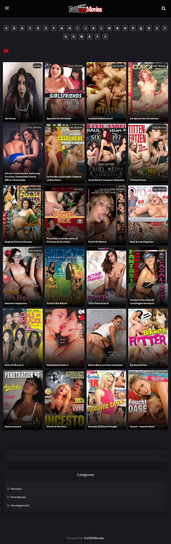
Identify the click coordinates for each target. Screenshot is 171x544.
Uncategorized (20, 505)
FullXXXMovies (94, 538)
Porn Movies (18, 497)
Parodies (16, 489)
